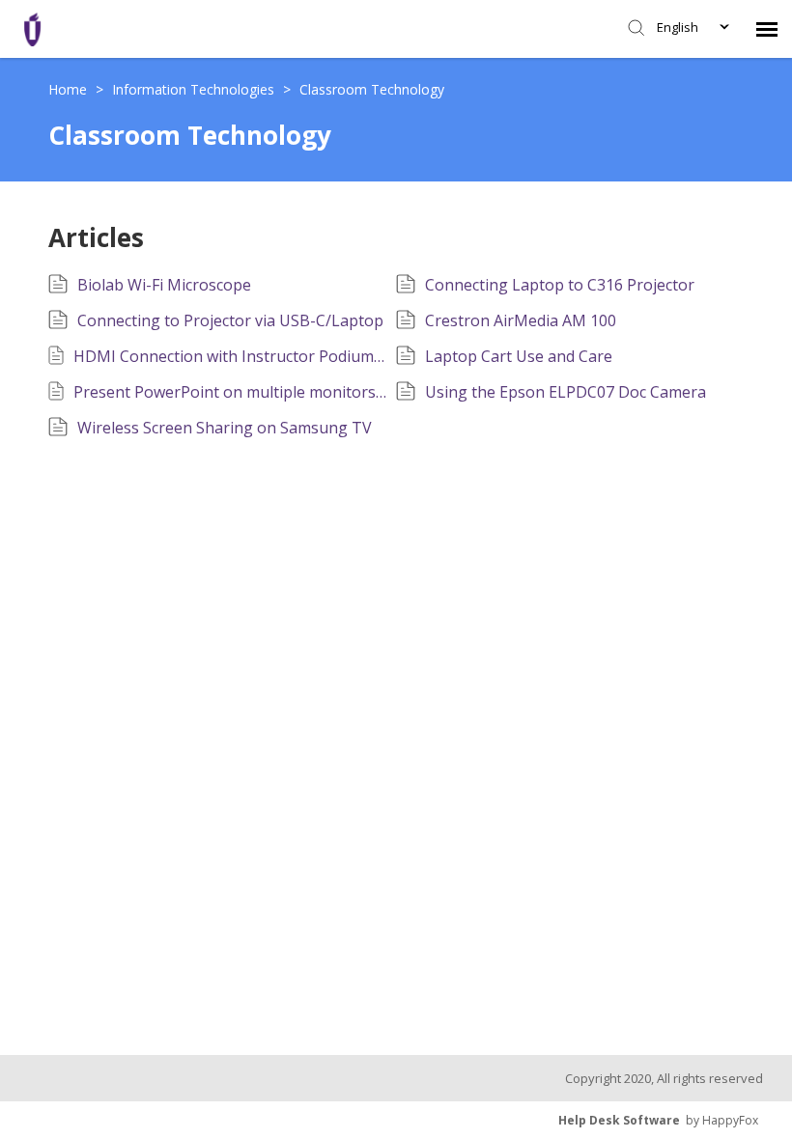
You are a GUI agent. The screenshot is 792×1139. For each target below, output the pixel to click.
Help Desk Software (619, 1120)
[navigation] (767, 29)
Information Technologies (195, 89)
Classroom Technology (371, 89)
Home (69, 89)
